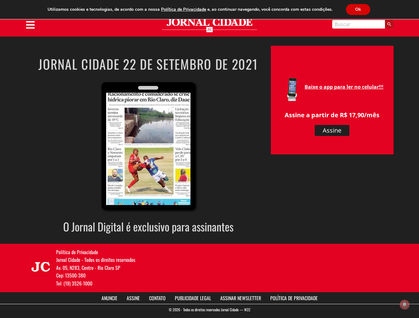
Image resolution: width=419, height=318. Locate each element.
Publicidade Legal (193, 298)
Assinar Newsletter (240, 298)
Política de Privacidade (294, 298)
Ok (358, 9)
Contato (157, 298)
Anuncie (109, 298)
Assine (332, 130)
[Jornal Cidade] (209, 25)
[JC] (40, 266)
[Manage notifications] (404, 304)
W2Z (247, 309)
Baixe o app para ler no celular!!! (344, 86)
